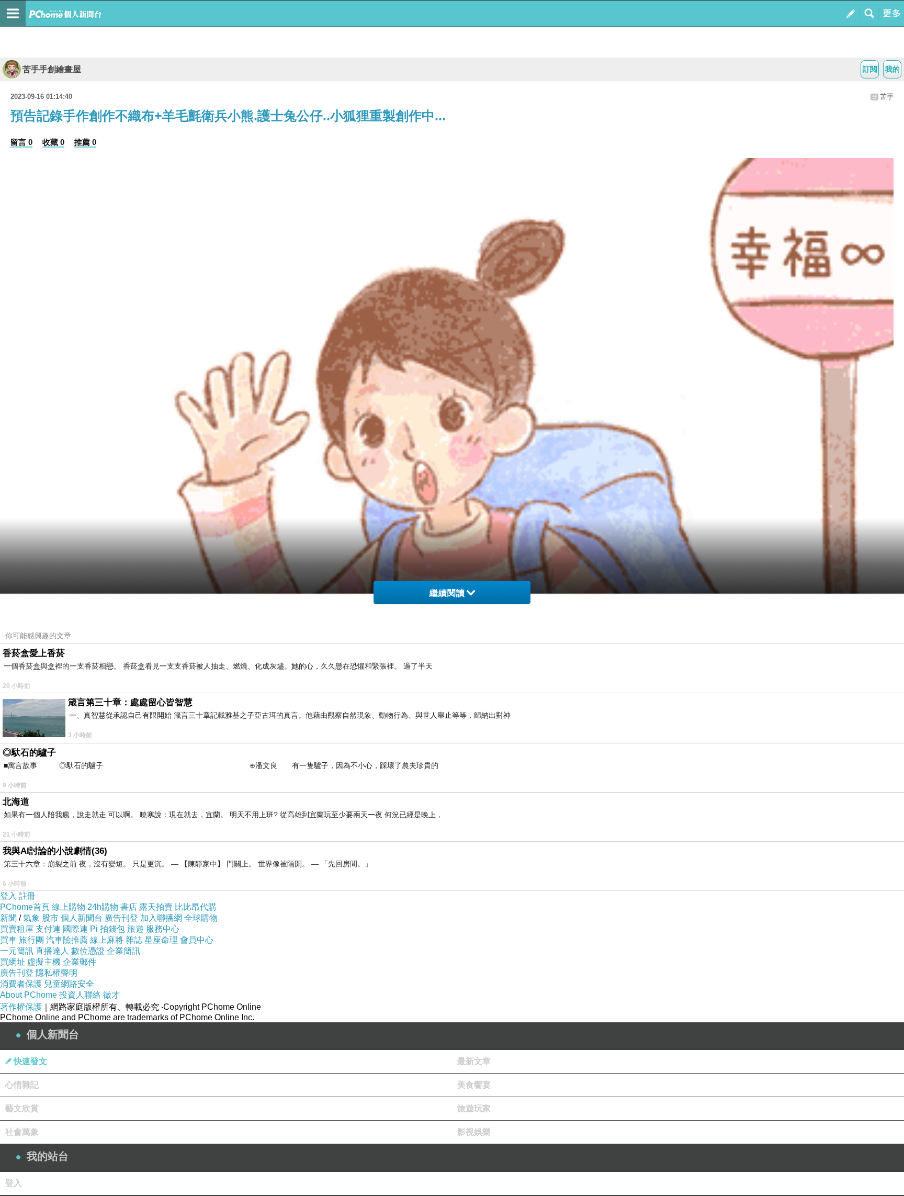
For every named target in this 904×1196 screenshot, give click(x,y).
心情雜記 (22, 1084)
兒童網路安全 (69, 983)
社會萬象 (22, 1131)
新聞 (8, 917)
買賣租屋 (16, 928)
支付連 (48, 928)
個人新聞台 (82, 917)
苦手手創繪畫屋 (51, 69)
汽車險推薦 (67, 939)
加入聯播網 (161, 917)
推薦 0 (85, 142)
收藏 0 (53, 142)
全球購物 (201, 917)
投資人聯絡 (80, 994)
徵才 (111, 994)
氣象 (31, 917)
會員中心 (196, 939)
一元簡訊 (16, 950)
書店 (128, 906)
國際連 (75, 928)
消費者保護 (21, 983)
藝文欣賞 (22, 1108)
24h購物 (102, 906)
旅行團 (31, 939)
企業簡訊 (123, 950)
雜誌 (134, 939)
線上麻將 (106, 939)
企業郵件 (79, 961)
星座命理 (161, 939)
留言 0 (21, 142)
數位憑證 (88, 950)
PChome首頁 (25, 906)
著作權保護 (21, 1006)
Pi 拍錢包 (107, 928)
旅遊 (135, 928)
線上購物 (68, 906)
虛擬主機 (44, 961)
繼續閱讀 (447, 593)
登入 (8, 896)
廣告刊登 (121, 917)
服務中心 (162, 928)
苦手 (887, 96)
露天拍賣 (156, 906)
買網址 (12, 961)
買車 (8, 939)
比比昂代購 (196, 906)
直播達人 (52, 950)
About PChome (28, 994)
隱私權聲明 (56, 972)
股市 (50, 917)
